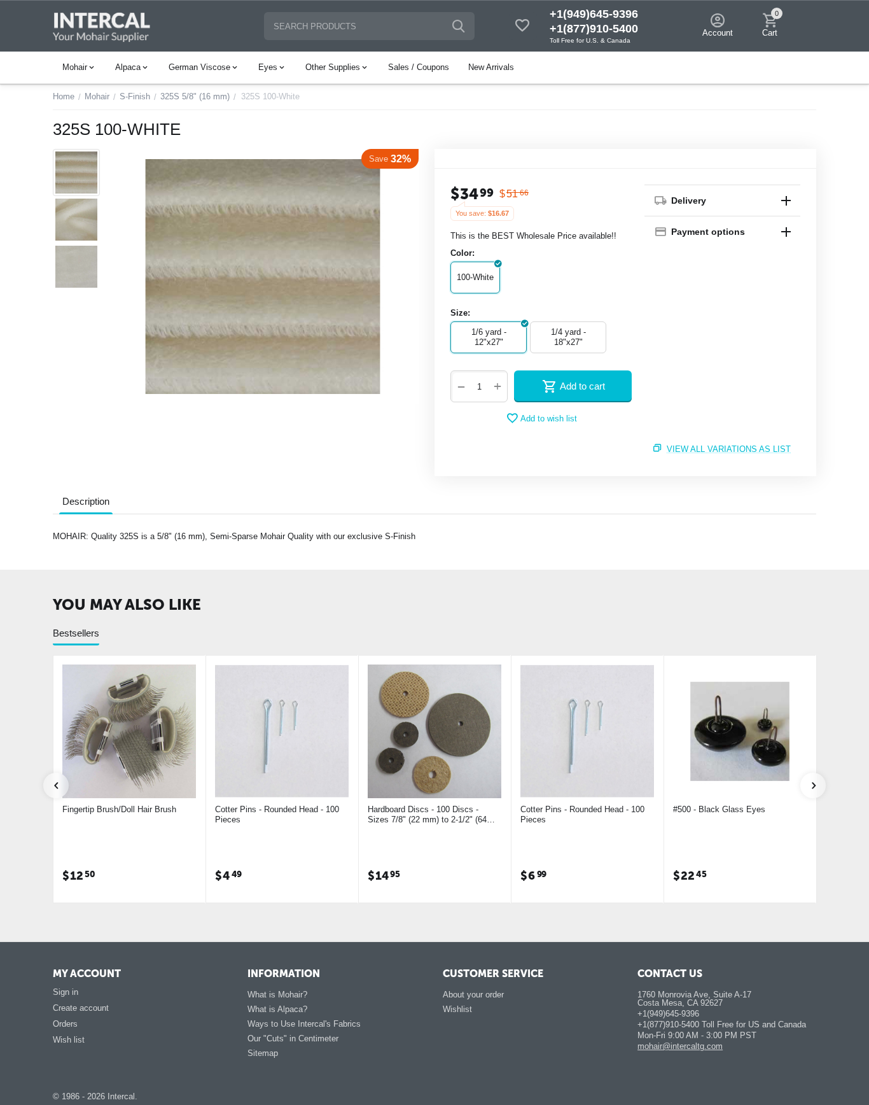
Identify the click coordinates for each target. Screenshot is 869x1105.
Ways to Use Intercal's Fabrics (304, 1024)
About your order (473, 994)
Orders (65, 1024)
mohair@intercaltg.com (680, 1046)
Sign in (65, 992)
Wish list (69, 1040)
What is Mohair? (277, 994)
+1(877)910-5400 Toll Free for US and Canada (721, 1024)
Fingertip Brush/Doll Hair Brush (119, 809)
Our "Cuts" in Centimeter (292, 1038)
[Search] (458, 26)
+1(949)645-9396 (594, 14)
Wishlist (457, 1009)
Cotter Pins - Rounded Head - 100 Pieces (277, 814)
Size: (460, 313)
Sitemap (262, 1053)
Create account (81, 1008)
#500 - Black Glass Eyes (719, 809)
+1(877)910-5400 (594, 28)
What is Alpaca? (277, 1009)
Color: (462, 253)
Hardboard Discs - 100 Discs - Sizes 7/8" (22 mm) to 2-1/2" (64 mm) (427, 814)
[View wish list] (522, 26)
